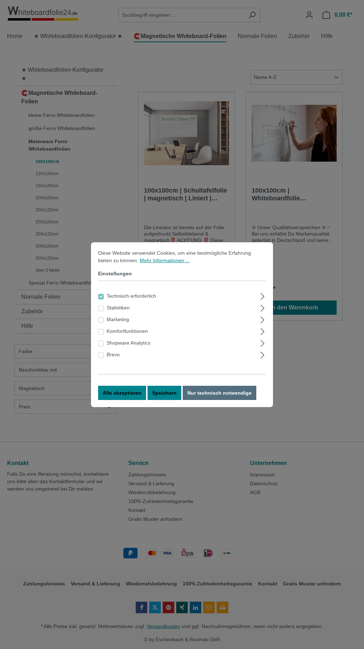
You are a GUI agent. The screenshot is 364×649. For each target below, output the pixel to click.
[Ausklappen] (262, 295)
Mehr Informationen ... (165, 260)
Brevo (113, 354)
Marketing (118, 319)
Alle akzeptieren (122, 393)
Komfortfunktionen (127, 331)
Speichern (164, 393)
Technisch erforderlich (131, 296)
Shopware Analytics (128, 343)
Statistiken (118, 307)
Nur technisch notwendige (219, 393)
